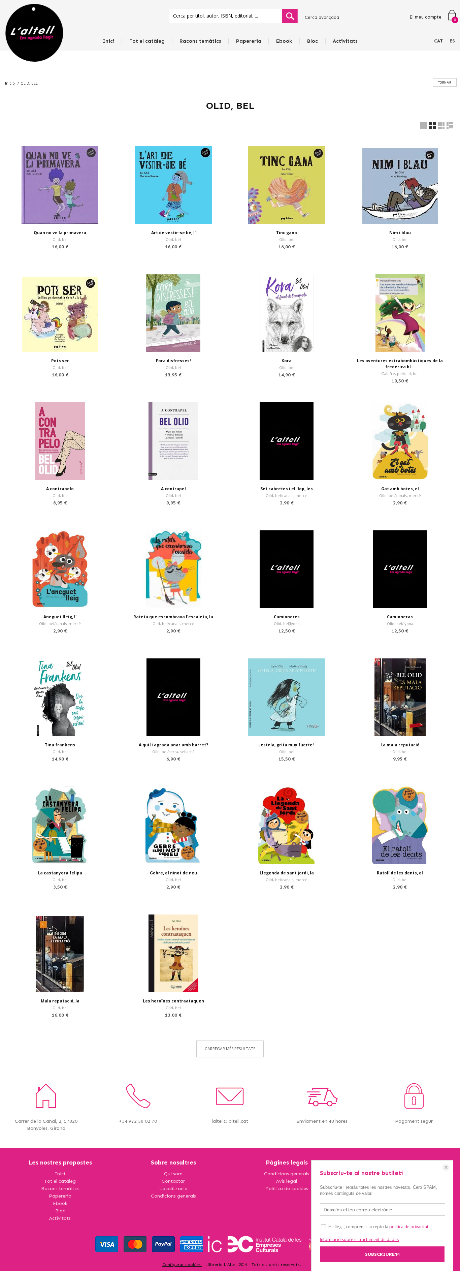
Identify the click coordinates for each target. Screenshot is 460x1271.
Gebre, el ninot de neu (173, 873)
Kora (287, 361)
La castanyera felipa (60, 873)
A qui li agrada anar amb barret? (173, 745)
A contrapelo (60, 489)
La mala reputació (400, 745)
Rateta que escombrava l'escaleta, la (173, 617)
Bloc (312, 41)
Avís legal (286, 1181)
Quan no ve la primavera (60, 233)
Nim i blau (400, 233)
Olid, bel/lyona (400, 623)
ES (452, 41)
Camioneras (400, 617)
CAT (438, 41)
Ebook (284, 41)
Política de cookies (286, 1188)
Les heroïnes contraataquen (173, 1001)
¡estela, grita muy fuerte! (286, 745)
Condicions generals (173, 1196)
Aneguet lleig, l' (59, 617)
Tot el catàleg (147, 41)
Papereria (248, 41)
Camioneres (287, 617)
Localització (173, 1188)
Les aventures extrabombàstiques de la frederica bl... (400, 364)
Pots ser (60, 361)
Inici (108, 41)
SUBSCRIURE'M (382, 1254)
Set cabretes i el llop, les (286, 489)
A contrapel (173, 489)
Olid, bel (60, 239)
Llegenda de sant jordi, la (287, 873)
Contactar (173, 1181)
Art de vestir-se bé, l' (173, 233)
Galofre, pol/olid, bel (400, 373)
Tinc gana (286, 233)
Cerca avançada (322, 17)
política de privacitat (408, 1227)
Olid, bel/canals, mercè (286, 495)
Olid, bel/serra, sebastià (173, 751)
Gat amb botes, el (400, 489)
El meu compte (425, 17)
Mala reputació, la (60, 1001)
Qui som (173, 1174)
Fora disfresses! (173, 361)
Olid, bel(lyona (287, 623)
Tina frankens (60, 745)
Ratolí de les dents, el (400, 873)
